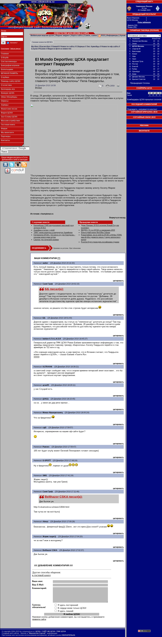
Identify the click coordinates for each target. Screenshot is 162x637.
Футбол (34, 46)
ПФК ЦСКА (61, 631)
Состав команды (9, 61)
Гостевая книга (8, 124)
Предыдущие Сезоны (140, 83)
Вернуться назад (117, 218)
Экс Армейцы (93, 46)
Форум (4, 128)
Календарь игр (8, 89)
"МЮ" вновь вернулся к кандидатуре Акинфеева (53, 232)
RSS (103, 35)
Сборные (80, 46)
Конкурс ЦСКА (7, 93)
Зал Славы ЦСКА (9, 117)
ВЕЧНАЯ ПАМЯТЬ (9, 73)
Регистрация (5, 48)
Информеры (112, 35)
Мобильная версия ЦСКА (42, 35)
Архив (122, 35)
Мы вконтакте (7, 132)
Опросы (4, 101)
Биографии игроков (10, 65)
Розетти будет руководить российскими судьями (100, 242)
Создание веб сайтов (10, 633)
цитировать (118, 281)
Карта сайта (77, 35)
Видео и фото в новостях (59, 49)
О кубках (5, 77)
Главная (5, 54)
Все (155, 112)
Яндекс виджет (63, 35)
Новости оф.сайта (109, 46)
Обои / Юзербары (9, 97)
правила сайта (39, 619)
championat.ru (46, 214)
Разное (42, 49)
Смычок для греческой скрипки (46, 239)
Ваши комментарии (45, 258)
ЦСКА (38, 631)
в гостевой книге (41, 575)
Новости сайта (67, 46)
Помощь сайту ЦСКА (10, 81)
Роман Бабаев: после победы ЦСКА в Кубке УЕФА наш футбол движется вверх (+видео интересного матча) (101, 237)
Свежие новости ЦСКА (42, 42)
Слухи (34, 49)
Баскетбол (45, 46)
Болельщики (7, 69)
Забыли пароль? (15, 48)
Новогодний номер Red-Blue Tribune (95, 232)
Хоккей (55, 46)
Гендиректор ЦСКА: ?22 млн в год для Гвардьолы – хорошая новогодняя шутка (54, 236)
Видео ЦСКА (7, 113)
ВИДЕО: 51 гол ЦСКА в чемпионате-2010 (98, 230)
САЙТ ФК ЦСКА (48, 631)
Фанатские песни (9, 109)
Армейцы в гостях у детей (44, 230)
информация (52, 633)
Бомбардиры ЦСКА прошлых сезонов (144, 99)
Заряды (4, 105)
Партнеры (5, 136)
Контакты (5, 140)
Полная (154, 30)
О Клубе (5, 57)
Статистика (6, 85)
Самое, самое (90, 35)
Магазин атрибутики (10, 121)
